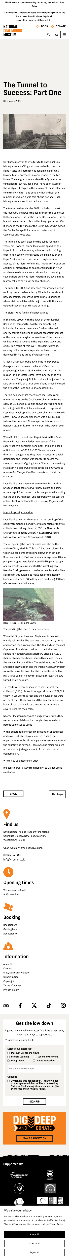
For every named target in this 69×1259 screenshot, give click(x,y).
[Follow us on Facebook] (20, 1006)
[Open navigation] (63, 34)
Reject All (34, 1252)
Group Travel (17, 1060)
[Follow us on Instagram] (63, 1006)
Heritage (57, 794)
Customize (34, 1243)
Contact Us (9, 968)
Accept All (34, 1234)
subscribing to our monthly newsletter (34, 20)
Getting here (10, 929)
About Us (8, 964)
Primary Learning (20, 1056)
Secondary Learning (48, 1056)
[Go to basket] (57, 34)
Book (44, 26)
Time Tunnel (40, 297)
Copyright (8, 981)
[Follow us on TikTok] (49, 1006)
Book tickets (10, 925)
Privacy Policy (56, 1224)
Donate (61, 26)
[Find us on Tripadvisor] (6, 1005)
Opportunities (10, 977)
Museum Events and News (25, 1053)
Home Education (46, 1060)
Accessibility (10, 933)
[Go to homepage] (12, 31)
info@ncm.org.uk (14, 859)
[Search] (49, 34)
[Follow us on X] (34, 1006)
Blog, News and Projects (16, 972)
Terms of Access (12, 985)
